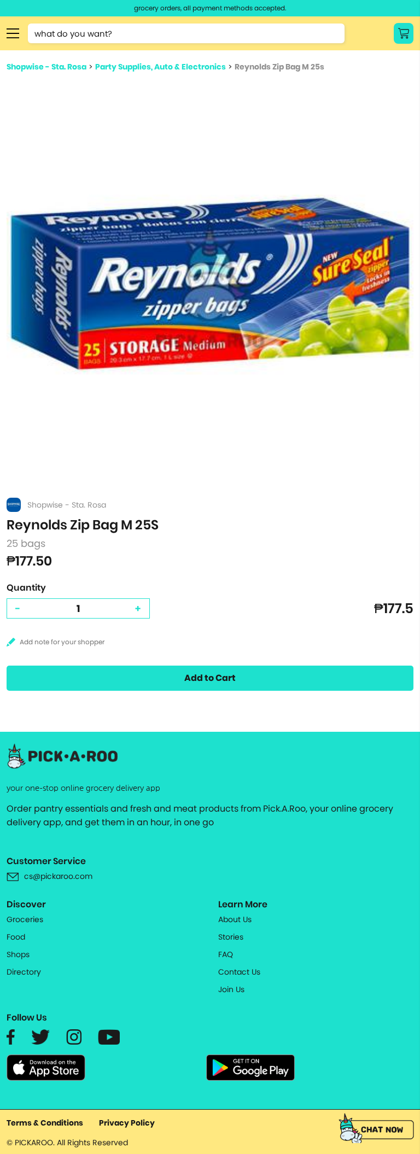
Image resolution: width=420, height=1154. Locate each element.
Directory (24, 971)
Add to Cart (210, 678)
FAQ (225, 954)
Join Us (231, 989)
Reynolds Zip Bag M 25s (279, 66)
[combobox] (186, 33)
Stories (230, 936)
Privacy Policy (127, 1122)
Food (16, 936)
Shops (18, 954)
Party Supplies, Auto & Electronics (160, 66)
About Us (235, 919)
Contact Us (239, 971)
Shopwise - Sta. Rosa (46, 66)
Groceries (25, 919)
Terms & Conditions (45, 1122)
